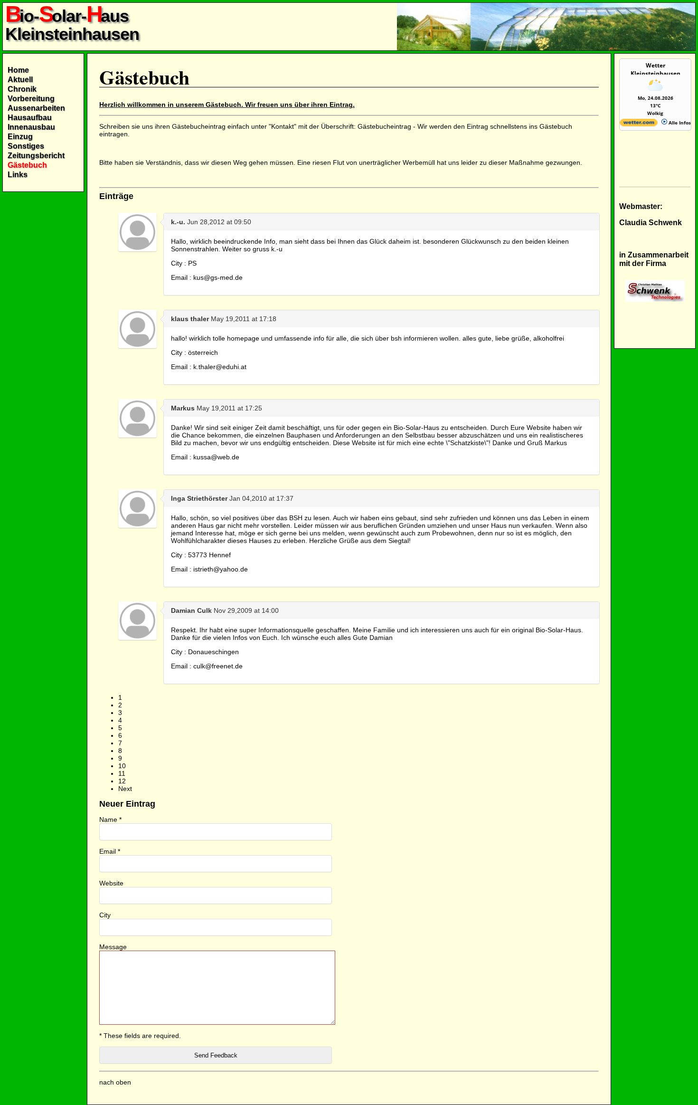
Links (18, 175)
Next (125, 788)
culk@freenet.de (218, 666)
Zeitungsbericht (36, 156)
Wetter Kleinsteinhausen (655, 69)
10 (122, 766)
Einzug (20, 137)
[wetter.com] (639, 124)
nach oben (115, 1082)
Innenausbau (31, 127)
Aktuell (20, 80)
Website (111, 883)
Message (113, 947)
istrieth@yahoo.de (220, 569)
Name (110, 819)
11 (121, 773)
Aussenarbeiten (36, 108)
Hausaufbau (30, 118)
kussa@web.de (216, 457)
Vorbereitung (31, 99)
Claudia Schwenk (650, 223)
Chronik (22, 89)
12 (122, 781)
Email (109, 851)
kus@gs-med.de (218, 277)
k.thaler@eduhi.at (219, 367)
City (105, 915)
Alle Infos (679, 122)
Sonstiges (26, 146)
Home (18, 70)
